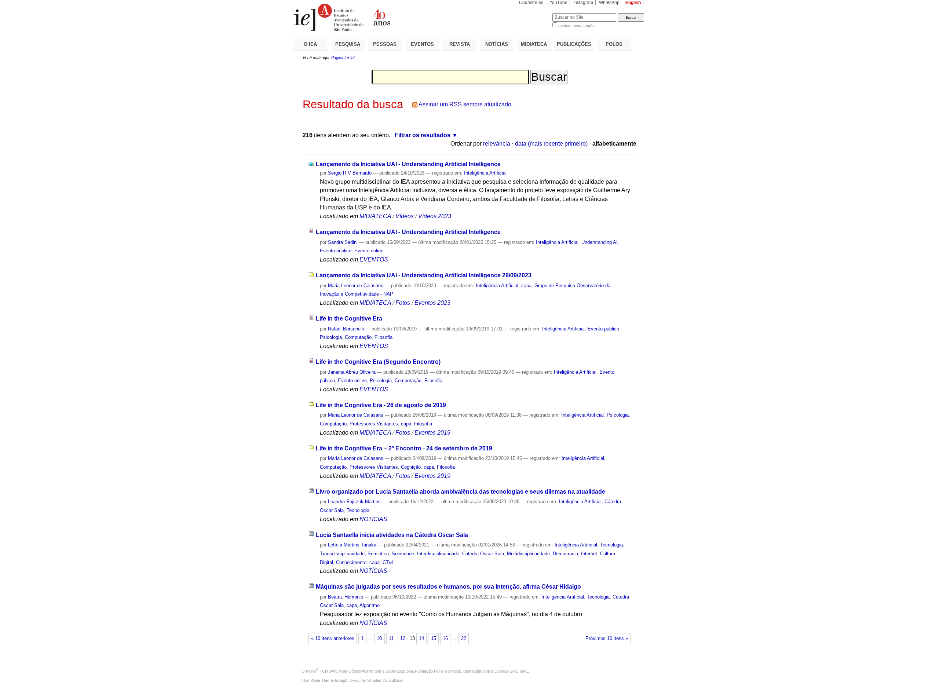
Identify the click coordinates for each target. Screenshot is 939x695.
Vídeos (404, 216)
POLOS (614, 44)
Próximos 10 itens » (606, 638)
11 (391, 638)
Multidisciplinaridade (528, 553)
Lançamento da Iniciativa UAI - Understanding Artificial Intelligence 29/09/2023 (423, 275)
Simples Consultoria (384, 680)
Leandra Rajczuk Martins (354, 501)
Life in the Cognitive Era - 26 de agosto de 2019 (381, 405)
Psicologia (331, 337)
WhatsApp (609, 2)
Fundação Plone (429, 671)
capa (526, 285)
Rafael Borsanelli (346, 329)
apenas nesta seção (576, 25)
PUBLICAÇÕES (574, 44)
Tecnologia (358, 510)
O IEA (310, 44)
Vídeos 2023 (434, 216)
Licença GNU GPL (511, 671)
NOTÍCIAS (496, 44)
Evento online (368, 250)
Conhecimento (351, 562)
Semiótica (378, 553)
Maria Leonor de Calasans (355, 285)
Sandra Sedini (343, 242)
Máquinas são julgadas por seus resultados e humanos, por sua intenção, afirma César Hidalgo (448, 587)
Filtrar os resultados (422, 135)
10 (379, 638)
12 (402, 638)
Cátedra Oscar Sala (483, 553)
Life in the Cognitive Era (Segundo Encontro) (378, 362)
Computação (358, 337)
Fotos (402, 303)
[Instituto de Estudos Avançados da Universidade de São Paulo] (381, 17)
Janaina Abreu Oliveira (352, 372)
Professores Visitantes (374, 424)
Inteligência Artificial (485, 173)
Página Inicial (342, 57)
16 (445, 638)
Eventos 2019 (432, 432)
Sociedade (403, 553)
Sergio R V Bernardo (350, 173)
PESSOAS (385, 44)
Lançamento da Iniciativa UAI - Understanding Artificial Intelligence (408, 164)
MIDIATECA (534, 44)
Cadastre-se (531, 2)
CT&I (388, 562)
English (633, 2)
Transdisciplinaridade (342, 553)
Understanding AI (599, 242)
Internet (589, 553)
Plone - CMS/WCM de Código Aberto (339, 671)
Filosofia (383, 337)
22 (463, 638)
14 (421, 638)
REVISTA (459, 44)
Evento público (335, 250)
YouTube (558, 2)
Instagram (583, 2)
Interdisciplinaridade (438, 553)
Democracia (565, 553)
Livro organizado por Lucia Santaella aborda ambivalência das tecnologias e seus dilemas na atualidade (460, 492)
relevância (496, 143)
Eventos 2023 (432, 303)
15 (433, 638)
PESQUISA (347, 44)
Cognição (411, 467)
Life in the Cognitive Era (349, 318)
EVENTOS (422, 44)
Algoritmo (369, 605)
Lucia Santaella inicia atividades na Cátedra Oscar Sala (392, 535)
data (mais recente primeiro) (551, 143)
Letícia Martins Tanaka (352, 545)
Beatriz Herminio (345, 597)
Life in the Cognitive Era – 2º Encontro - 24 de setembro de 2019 (404, 448)
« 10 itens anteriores (332, 638)
